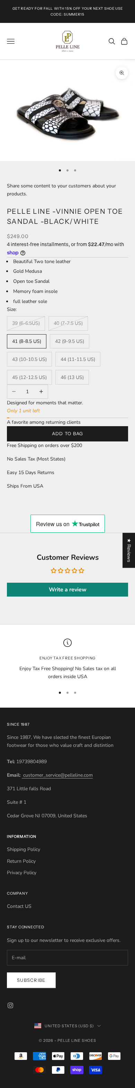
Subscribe (31, 980)
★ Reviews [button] (129, 550)
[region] (67, 660)
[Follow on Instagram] (10, 1005)
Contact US (19, 906)
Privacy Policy (21, 872)
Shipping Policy (23, 849)
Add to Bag (67, 433)
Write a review (68, 589)
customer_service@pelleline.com (57, 775)
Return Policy (21, 861)
